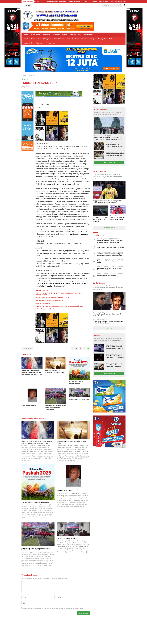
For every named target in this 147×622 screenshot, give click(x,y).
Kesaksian (46, 35)
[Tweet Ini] (76, 348)
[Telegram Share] (84, 348)
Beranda (25, 35)
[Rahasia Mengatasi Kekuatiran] (79, 392)
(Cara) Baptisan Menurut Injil (106, 275)
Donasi (64, 35)
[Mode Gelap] (125, 5)
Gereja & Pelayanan (44, 39)
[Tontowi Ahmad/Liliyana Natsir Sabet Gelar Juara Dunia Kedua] (118, 210)
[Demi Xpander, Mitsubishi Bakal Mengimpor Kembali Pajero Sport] (99, 348)
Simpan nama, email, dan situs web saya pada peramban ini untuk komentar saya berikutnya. (53, 608)
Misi (79, 35)
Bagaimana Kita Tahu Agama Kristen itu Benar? (110, 262)
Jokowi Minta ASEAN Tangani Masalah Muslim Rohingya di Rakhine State (114, 145)
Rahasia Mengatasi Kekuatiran (46, 309)
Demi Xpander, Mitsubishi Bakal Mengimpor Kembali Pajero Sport (114, 347)
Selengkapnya (108, 162)
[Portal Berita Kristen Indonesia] (52, 15)
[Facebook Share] (72, 348)
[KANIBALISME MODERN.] (32, 396)
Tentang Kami (88, 35)
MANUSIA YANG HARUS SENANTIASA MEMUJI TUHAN (52, 298)
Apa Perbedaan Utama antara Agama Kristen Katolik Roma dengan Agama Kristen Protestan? (110, 255)
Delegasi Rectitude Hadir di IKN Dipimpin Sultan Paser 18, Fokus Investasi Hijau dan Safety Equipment (108, 138)
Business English (28, 43)
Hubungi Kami (35, 35)
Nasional (73, 35)
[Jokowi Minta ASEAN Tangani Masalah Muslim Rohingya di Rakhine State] (99, 146)
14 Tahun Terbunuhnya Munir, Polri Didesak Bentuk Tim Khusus (107, 315)
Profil (110, 39)
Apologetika (102, 39)
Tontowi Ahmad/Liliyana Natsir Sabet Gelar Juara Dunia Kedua (117, 217)
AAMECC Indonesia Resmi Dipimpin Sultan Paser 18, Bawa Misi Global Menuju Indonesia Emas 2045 (90, 1)
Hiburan (84, 39)
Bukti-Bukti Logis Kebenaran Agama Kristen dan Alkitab (109, 269)
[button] (120, 5)
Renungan (56, 35)
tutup (18, 8)
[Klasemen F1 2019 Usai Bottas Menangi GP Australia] (100, 211)
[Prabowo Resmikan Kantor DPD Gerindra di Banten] (99, 155)
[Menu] (23, 5)
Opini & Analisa (59, 39)
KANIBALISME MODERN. (43, 303)
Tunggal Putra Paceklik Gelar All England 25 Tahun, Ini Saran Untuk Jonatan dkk (107, 202)
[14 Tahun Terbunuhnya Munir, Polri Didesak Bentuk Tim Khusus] (109, 301)
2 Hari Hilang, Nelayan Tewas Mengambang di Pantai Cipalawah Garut (108, 322)
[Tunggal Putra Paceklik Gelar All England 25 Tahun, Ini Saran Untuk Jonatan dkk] (109, 190)
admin (27, 86)
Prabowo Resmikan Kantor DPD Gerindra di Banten (115, 154)
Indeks (28, 5)
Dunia (33, 39)
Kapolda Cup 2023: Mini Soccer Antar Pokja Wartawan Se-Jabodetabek (59, 306)
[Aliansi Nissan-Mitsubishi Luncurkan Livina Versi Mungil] (99, 366)
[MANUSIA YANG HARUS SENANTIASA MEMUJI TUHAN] (55, 363)
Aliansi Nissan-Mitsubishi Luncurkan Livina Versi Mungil (114, 366)
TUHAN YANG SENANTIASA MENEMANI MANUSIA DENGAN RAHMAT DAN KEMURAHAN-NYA (59, 294)
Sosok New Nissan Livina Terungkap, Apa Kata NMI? (115, 357)
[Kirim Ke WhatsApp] (88, 348)
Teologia (92, 39)
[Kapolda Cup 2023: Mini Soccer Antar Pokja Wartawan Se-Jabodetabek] (55, 396)
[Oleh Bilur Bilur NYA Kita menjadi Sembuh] (79, 368)
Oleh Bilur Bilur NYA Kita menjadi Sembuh (49, 300)
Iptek (77, 39)
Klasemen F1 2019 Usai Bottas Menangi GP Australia (100, 219)
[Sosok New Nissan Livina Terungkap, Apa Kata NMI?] (99, 357)
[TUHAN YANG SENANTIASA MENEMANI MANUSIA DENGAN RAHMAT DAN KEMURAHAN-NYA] (32, 363)
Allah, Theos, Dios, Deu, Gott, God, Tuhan (110, 248)
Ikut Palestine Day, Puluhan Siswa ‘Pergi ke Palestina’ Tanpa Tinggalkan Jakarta (111, 241)
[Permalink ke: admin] (23, 87)
